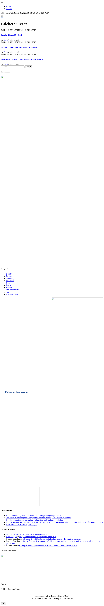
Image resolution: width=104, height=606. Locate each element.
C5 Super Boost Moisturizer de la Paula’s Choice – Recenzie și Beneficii (52, 539)
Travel (8, 292)
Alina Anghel (11, 537)
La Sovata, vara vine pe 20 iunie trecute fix (30, 534)
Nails (8, 283)
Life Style (10, 281)
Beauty (9, 274)
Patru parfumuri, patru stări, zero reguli (21, 524)
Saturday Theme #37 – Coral (11, 35)
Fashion (9, 276)
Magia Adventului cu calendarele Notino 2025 (37, 537)
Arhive (4, 589)
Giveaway (10, 278)
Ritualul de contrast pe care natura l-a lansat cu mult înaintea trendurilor (34, 520)
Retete (8, 285)
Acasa (8, 6)
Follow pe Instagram (16, 392)
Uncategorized (12, 294)
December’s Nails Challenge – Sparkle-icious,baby (19, 47)
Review (9, 287)
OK (3, 604)
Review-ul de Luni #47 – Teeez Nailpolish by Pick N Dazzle (22, 59)
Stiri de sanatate (12, 290)
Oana (6, 40)
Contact (9, 9)
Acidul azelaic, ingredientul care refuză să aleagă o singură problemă (33, 515)
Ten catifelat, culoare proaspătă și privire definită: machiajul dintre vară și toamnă (38, 518)
